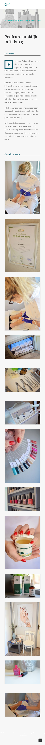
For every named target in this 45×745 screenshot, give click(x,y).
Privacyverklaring (26, 733)
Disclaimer (23, 736)
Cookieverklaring (39, 733)
